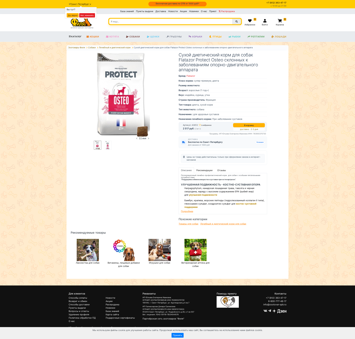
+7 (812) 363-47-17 (276, 297)
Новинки (194, 11)
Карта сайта (112, 314)
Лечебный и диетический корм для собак (223, 223)
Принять (177, 335)
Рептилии (257, 36)
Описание (186, 170)
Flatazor (191, 75)
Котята (114, 36)
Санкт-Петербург (80, 4)
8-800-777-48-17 (277, 301)
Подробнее (187, 211)
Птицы (217, 36)
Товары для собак (188, 223)
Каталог (76, 36)
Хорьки (197, 36)
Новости (173, 11)
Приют (213, 11)
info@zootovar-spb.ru (274, 304)
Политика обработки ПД (82, 317)
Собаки (134, 36)
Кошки (94, 36)
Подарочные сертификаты (120, 317)
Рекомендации (204, 170)
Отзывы (221, 170)
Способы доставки (79, 304)
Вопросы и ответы (79, 311)
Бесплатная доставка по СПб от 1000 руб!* (177, 3)
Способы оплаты (78, 297)
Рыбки (236, 36)
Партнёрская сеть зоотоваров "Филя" (163, 318)
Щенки (154, 36)
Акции (183, 11)
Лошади (280, 36)
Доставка (160, 11)
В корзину (249, 125)
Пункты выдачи (144, 11)
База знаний (127, 11)
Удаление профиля (79, 314)
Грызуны (176, 36)
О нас (204, 11)
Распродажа (227, 11)
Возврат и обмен (78, 301)
